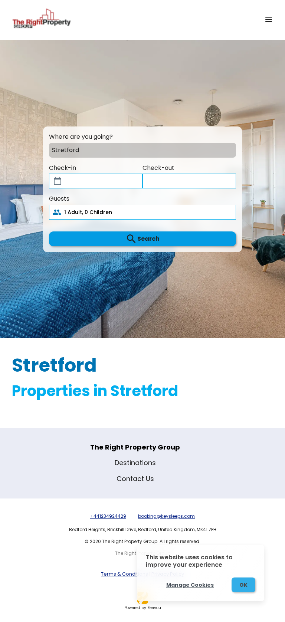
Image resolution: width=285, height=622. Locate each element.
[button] (142, 212)
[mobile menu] (268, 19)
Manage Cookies (190, 585)
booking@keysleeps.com (166, 516)
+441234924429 (108, 516)
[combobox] (136, 150)
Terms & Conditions (124, 573)
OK (243, 585)
